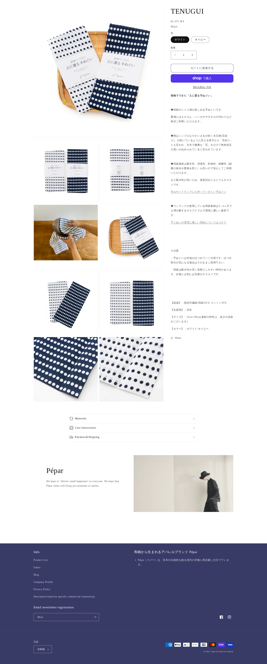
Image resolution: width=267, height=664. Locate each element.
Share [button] (178, 338)
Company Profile (43, 582)
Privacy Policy (42, 589)
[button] (66, 7)
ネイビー (200, 39)
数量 (173, 47)
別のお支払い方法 (202, 87)
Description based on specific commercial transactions (64, 596)
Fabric (37, 567)
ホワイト (180, 39)
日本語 (41, 649)
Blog (36, 574)
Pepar (213, 652)
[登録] (95, 617)
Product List (41, 560)
